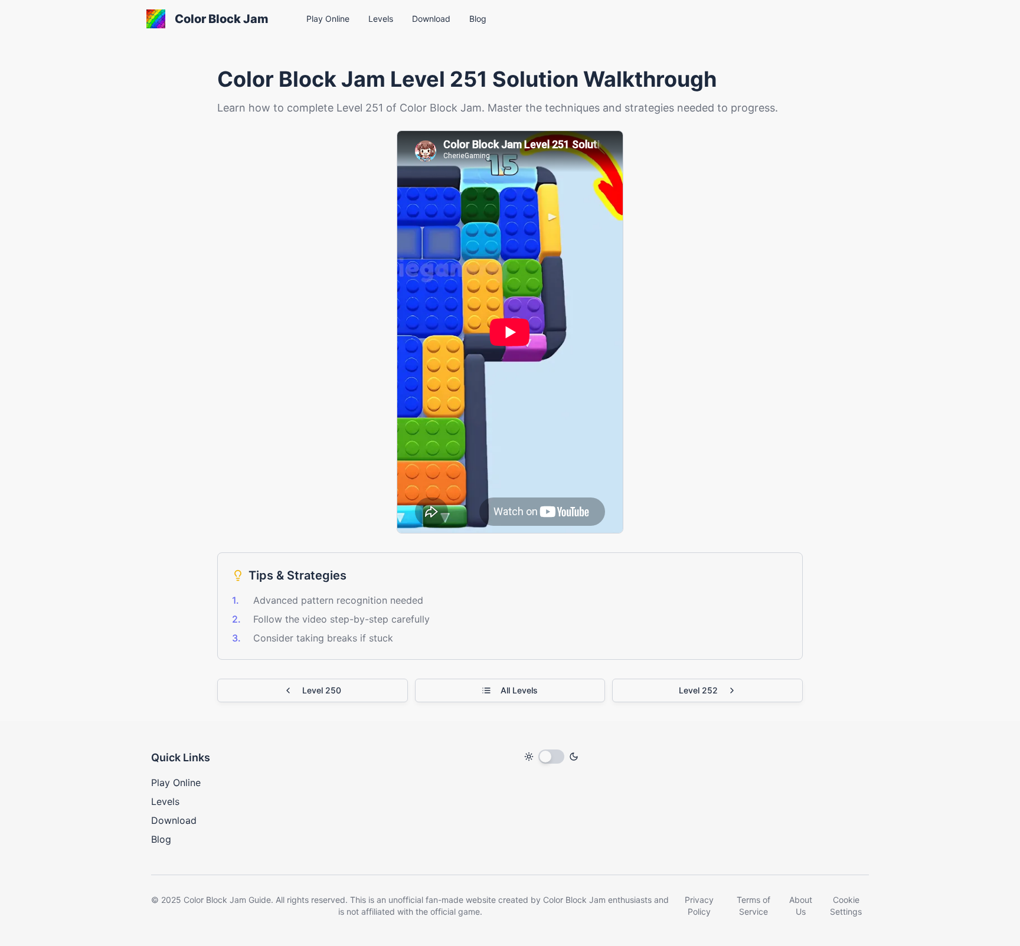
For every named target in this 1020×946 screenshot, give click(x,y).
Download (174, 820)
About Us (800, 905)
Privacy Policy (699, 905)
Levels (165, 801)
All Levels (519, 690)
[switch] (551, 756)
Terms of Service (753, 905)
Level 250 (321, 690)
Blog (161, 839)
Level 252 (698, 690)
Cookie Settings (846, 905)
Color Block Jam (222, 19)
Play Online (176, 782)
